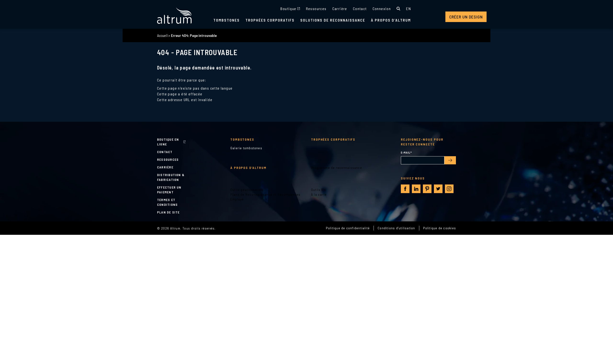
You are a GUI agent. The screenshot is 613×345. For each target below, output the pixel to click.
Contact (360, 8)
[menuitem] (408, 9)
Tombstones (226, 20)
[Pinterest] (427, 188)
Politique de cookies (439, 228)
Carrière (339, 8)
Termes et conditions (167, 202)
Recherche (398, 9)
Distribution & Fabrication (170, 177)
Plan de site (168, 212)
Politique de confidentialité (348, 228)
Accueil (162, 35)
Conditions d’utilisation (396, 228)
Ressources (316, 8)
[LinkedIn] (416, 189)
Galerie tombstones (246, 148)
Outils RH (318, 190)
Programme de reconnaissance (336, 168)
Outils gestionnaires (246, 190)
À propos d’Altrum (248, 168)
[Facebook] (405, 189)
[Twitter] (438, 188)
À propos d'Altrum (391, 20)
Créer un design (466, 16)
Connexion (382, 8)
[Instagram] (449, 188)
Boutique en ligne (168, 141)
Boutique (288, 8)
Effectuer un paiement (169, 189)
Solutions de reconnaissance (332, 20)
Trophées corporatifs (270, 20)
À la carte (319, 194)
